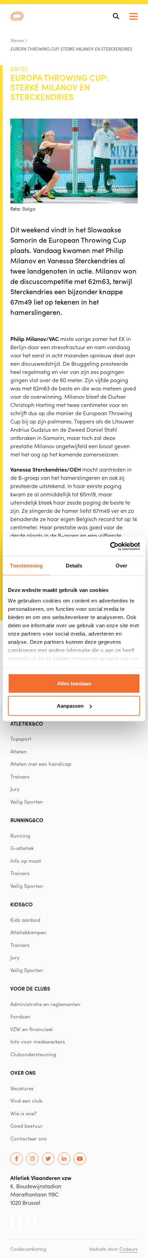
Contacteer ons (28, 1138)
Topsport (20, 738)
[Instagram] (32, 1158)
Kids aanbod (25, 919)
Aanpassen (70, 706)
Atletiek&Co (26, 723)
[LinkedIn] (64, 1158)
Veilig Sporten (26, 801)
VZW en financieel (31, 1029)
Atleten (18, 751)
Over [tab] (121, 565)
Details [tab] (74, 565)
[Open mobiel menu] (133, 16)
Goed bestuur (26, 1125)
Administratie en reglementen (45, 1004)
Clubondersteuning (33, 1054)
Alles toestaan (74, 683)
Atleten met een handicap (40, 763)
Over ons (23, 1072)
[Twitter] (48, 1158)
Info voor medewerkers (37, 1041)
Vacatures (22, 1088)
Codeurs (128, 1248)
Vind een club (26, 1100)
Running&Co (26, 820)
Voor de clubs (30, 988)
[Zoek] (116, 16)
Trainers (20, 776)
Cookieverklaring (28, 1248)
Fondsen (20, 1016)
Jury (15, 788)
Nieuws (17, 40)
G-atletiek (22, 848)
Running (20, 835)
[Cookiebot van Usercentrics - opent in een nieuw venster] (110, 546)
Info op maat (25, 860)
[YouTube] (80, 1158)
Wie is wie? (23, 1113)
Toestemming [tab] (26, 565)
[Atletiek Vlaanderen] (17, 16)
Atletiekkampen (28, 932)
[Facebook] (16, 1158)
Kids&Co (21, 904)
